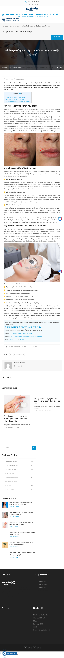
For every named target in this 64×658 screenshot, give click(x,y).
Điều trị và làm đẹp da (8, 32)
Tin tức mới (8, 485)
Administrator (38, 347)
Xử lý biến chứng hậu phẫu (42, 26)
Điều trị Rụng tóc (15, 26)
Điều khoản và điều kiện (40, 615)
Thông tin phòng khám (11, 481)
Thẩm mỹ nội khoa (27, 26)
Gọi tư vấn (57, 37)
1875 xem (18, 410)
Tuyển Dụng (28, 32)
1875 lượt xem (28, 347)
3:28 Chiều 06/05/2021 (14, 347)
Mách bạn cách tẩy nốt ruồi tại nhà (14, 99)
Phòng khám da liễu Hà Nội (41, 630)
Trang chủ (5, 26)
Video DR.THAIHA (10, 489)
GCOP (35, 627)
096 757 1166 (43, 584)
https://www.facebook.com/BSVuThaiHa (21, 333)
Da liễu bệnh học (9, 473)
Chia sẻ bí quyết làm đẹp (15, 67)
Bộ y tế (35, 621)
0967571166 (13, 339)
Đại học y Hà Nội (38, 624)
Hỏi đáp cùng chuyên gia (11, 477)
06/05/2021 (10, 410)
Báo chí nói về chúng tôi (11, 461)
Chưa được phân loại (10, 469)
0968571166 (23, 339)
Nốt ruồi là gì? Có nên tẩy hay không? (15, 97)
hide (20, 93)
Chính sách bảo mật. (39, 618)
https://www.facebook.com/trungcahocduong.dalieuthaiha (26, 336)
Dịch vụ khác (20, 32)
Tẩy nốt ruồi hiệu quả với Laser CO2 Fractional (18, 101)
